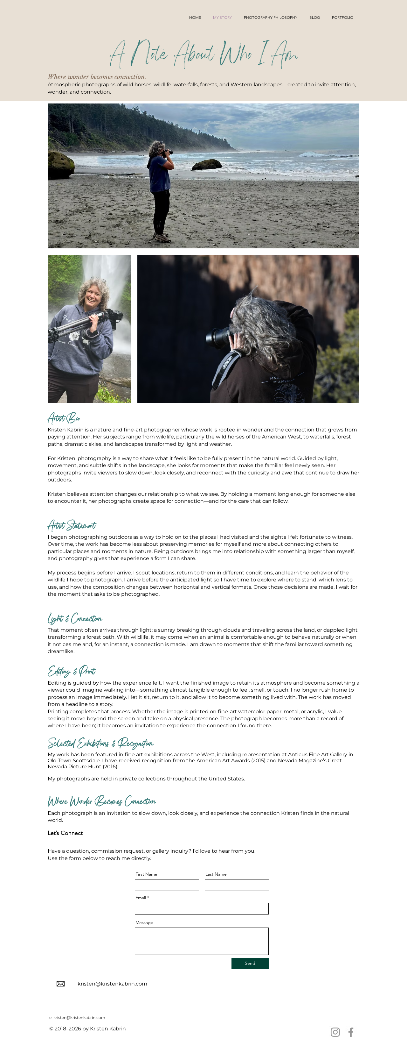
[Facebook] (351, 1032)
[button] (342, 17)
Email (140, 897)
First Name (146, 874)
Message (144, 922)
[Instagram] (335, 1032)
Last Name (216, 874)
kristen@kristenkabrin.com (112, 984)
